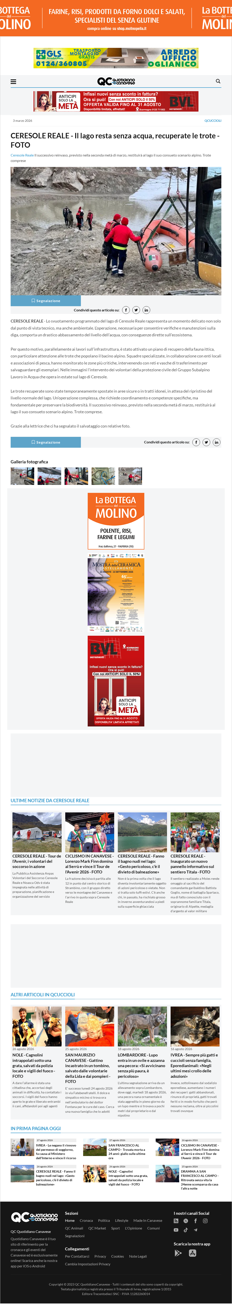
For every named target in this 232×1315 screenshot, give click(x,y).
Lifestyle (121, 1231)
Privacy (100, 1267)
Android (38, 1277)
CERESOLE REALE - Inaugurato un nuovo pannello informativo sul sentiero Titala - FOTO (192, 875)
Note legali (138, 1267)
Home (70, 1231)
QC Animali (74, 1239)
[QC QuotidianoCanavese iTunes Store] (192, 1264)
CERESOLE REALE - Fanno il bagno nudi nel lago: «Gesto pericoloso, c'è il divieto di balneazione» (141, 875)
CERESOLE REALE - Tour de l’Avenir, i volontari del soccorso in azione (36, 872)
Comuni (153, 1239)
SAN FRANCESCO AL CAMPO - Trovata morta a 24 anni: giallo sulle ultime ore (127, 1163)
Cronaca (86, 1231)
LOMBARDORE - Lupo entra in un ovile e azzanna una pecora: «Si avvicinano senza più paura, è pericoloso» (141, 1077)
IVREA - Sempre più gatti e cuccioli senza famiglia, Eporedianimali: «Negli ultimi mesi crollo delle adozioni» (194, 1077)
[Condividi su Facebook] (126, 310)
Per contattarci (77, 1267)
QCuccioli (213, 120)
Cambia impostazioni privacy (87, 1275)
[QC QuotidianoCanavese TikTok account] (186, 1241)
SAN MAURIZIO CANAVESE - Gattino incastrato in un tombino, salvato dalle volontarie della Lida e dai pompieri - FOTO (87, 1079)
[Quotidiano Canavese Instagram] (205, 1231)
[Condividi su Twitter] (136, 310)
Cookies (117, 1267)
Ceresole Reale (22, 155)
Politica (104, 1231)
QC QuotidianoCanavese (92, 1296)
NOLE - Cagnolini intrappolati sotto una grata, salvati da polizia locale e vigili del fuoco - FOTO (33, 1077)
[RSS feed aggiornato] (176, 1231)
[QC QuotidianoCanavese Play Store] (178, 1264)
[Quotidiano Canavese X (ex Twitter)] (186, 1231)
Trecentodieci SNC (106, 1305)
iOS (26, 1277)
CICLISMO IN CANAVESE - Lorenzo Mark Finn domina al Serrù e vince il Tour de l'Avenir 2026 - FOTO (89, 875)
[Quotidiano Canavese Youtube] (176, 1241)
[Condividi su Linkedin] (146, 310)
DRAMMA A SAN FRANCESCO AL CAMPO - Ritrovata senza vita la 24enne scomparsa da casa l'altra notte (200, 1191)
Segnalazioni (75, 1247)
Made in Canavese (147, 1231)
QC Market (97, 1239)
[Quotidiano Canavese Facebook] (195, 1231)
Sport (115, 1239)
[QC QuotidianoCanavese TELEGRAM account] (195, 1241)
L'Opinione (133, 1239)
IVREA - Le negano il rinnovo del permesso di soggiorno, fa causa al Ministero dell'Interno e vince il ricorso (56, 1163)
